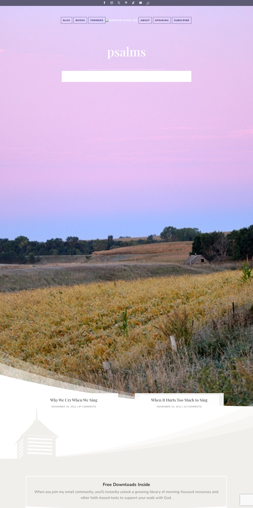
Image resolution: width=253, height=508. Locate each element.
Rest (103, 79)
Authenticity (121, 79)
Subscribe (141, 3)
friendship (144, 79)
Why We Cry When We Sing (73, 399)
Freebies (96, 20)
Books (80, 20)
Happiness (119, 73)
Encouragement (178, 73)
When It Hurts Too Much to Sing (179, 399)
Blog (66, 20)
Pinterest (127, 3)
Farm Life (82, 73)
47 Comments (87, 406)
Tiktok (134, 3)
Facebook (105, 3)
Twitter (119, 3)
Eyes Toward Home (146, 73)
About (145, 20)
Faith (66, 73)
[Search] (148, 4)
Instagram (112, 3)
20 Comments (193, 406)
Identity (100, 73)
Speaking (162, 20)
